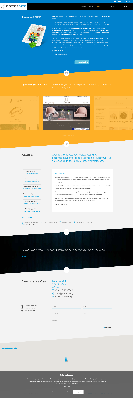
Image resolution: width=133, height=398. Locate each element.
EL (127, 1)
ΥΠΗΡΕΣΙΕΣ (98, 6)
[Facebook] (115, 1)
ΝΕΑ (119, 6)
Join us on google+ (30, 310)
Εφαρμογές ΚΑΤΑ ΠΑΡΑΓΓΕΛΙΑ (85, 222)
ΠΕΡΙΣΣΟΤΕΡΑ (66, 386)
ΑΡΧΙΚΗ (83, 6)
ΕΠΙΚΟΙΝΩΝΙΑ (126, 6)
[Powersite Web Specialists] (14, 6)
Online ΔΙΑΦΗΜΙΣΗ (67, 222)
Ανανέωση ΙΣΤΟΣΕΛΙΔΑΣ (50, 222)
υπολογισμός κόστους (61, 54)
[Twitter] (118, 1)
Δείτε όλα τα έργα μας (67, 136)
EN (129, 1)
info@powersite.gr (64, 293)
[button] (66, 360)
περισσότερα (59, 50)
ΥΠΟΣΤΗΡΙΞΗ (112, 6)
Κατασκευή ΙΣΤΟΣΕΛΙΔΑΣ (31, 222)
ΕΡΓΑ (105, 6)
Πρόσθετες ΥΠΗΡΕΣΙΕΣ (30, 224)
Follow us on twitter (30, 308)
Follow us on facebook (31, 305)
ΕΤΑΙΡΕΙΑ (90, 6)
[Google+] (120, 1)
